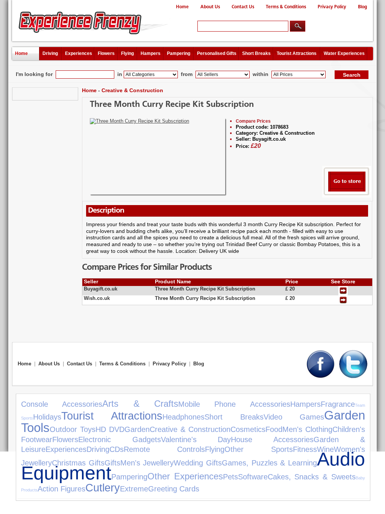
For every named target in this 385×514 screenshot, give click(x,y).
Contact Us (243, 7)
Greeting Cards (173, 489)
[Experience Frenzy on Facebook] (320, 376)
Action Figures (61, 489)
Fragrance (338, 404)
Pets (230, 477)
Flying (127, 53)
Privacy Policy (332, 7)
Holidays (47, 417)
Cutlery (102, 488)
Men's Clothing (307, 429)
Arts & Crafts (140, 403)
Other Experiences (185, 476)
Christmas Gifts (78, 463)
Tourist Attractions (297, 53)
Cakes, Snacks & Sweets (312, 477)
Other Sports (258, 449)
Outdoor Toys (72, 429)
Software (253, 477)
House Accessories (272, 439)
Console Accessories (61, 404)
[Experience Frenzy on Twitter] (353, 376)
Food (273, 429)
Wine (325, 449)
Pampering (178, 53)
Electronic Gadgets (119, 439)
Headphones (183, 417)
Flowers (106, 53)
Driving (50, 53)
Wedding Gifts (198, 463)
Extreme (134, 489)
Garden (137, 429)
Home (182, 7)
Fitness (305, 449)
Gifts (112, 463)
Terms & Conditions (286, 7)
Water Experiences (344, 53)
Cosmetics (247, 429)
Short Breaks (256, 53)
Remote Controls (164, 449)
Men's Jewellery (147, 463)
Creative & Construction (132, 90)
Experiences (78, 53)
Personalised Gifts (216, 53)
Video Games (294, 417)
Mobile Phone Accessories (234, 404)
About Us (210, 7)
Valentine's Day (196, 439)
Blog (362, 7)
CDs (116, 449)
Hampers (151, 53)
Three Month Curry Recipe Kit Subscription (172, 104)
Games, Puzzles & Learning (269, 463)
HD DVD (109, 429)
